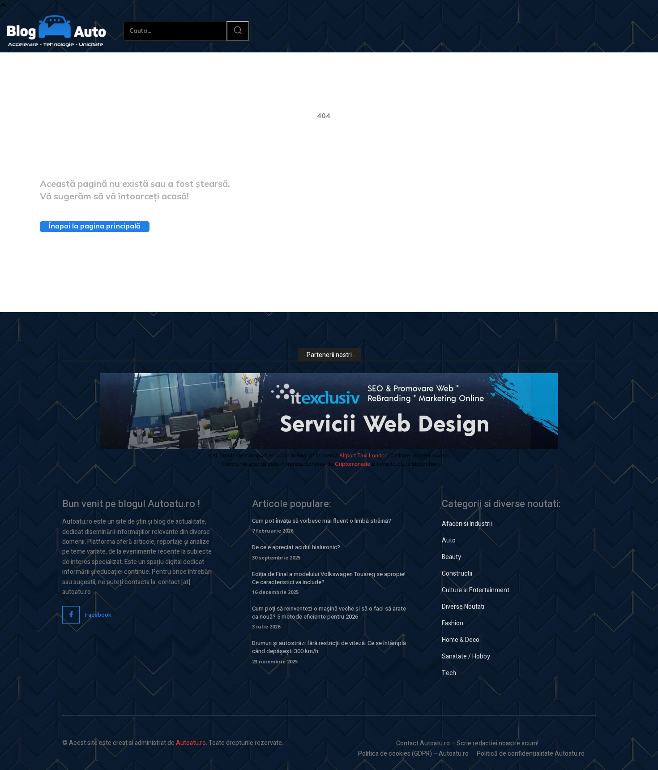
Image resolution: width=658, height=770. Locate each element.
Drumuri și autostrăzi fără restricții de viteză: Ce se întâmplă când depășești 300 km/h (329, 647)
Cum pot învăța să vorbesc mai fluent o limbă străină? (321, 520)
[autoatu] (56, 31)
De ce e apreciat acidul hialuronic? (296, 547)
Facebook (98, 615)
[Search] (237, 31)
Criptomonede (352, 463)
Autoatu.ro (191, 743)
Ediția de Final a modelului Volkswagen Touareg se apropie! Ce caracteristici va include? (329, 578)
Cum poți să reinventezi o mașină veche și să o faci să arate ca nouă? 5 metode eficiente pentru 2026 (329, 612)
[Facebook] (71, 615)
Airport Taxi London (363, 455)
